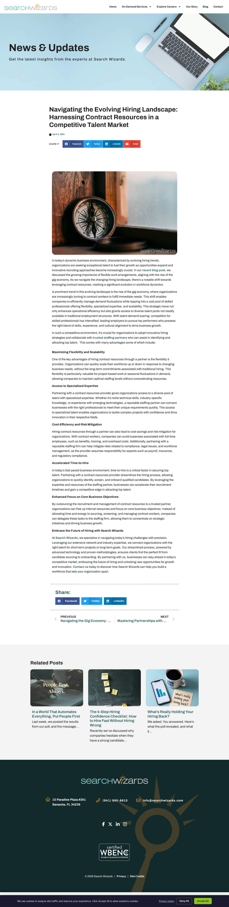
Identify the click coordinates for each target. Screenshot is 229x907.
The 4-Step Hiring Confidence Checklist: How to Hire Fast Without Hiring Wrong (113, 718)
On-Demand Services (134, 6)
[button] (73, 144)
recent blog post (153, 270)
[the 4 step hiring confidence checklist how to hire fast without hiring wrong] (114, 687)
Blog (205, 6)
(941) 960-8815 (115, 800)
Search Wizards (66, 538)
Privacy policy (166, 901)
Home (113, 6)
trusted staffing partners (110, 337)
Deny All (184, 900)
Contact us (80, 566)
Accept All (203, 900)
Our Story (191, 6)
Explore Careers (167, 6)
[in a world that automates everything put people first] (56, 687)
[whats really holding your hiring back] (172, 687)
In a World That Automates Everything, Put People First (56, 714)
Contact (218, 6)
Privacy (121, 876)
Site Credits (137, 876)
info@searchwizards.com (163, 800)
